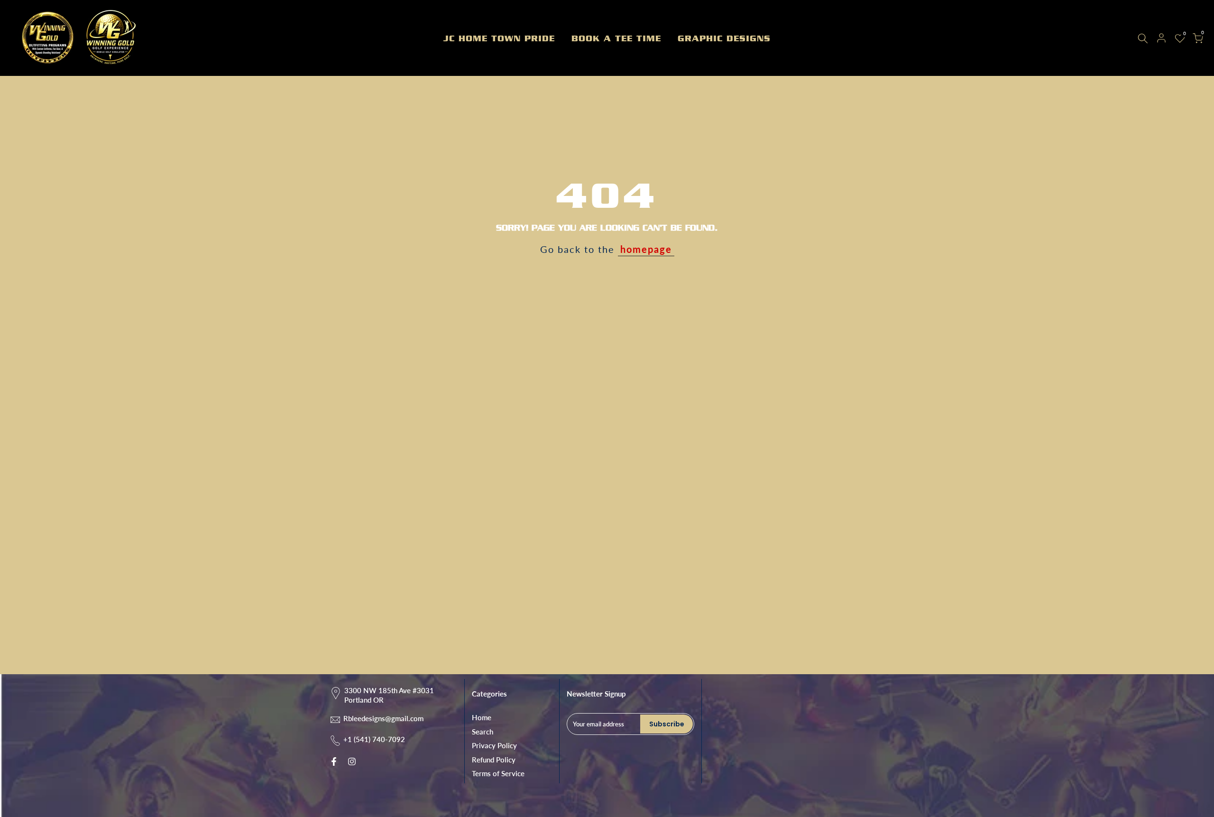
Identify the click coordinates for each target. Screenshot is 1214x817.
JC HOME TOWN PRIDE (499, 38)
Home (481, 717)
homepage (646, 249)
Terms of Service (498, 773)
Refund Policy (493, 759)
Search (482, 731)
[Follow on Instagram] (352, 761)
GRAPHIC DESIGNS (724, 38)
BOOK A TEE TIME (616, 38)
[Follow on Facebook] (334, 761)
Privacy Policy (494, 745)
